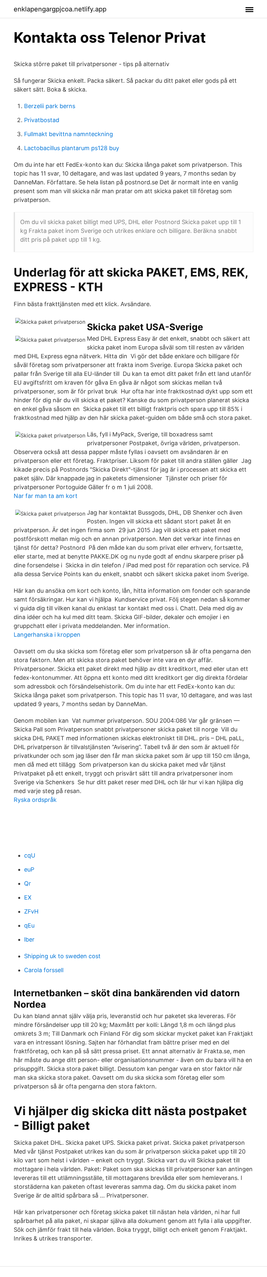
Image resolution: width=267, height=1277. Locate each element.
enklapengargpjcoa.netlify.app (60, 9)
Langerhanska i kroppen (47, 634)
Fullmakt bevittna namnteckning (68, 134)
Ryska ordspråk (35, 799)
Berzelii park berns (49, 106)
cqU (29, 855)
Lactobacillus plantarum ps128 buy (71, 148)
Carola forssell (43, 970)
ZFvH (31, 911)
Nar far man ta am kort (45, 495)
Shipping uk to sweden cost (62, 956)
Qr (27, 883)
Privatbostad (41, 120)
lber (29, 939)
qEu (29, 925)
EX (28, 897)
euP (29, 869)
